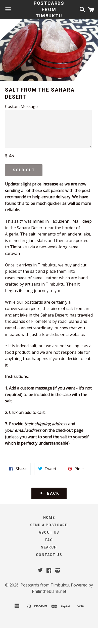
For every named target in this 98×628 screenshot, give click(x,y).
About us (49, 532)
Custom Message (21, 106)
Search (49, 547)
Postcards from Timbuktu (49, 9)
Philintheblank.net (49, 591)
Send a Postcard (49, 525)
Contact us (49, 555)
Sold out (24, 170)
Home (49, 518)
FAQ (49, 540)
